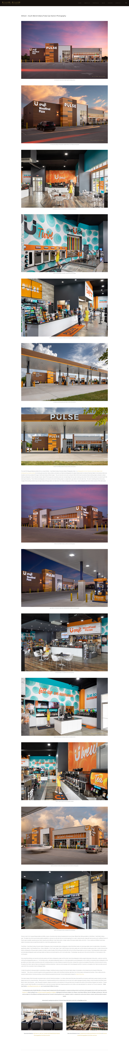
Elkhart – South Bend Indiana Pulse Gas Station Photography (43, 16)
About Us (87, 3)
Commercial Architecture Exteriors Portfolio (90, 1033)
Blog (103, 3)
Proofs (110, 3)
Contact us (24, 992)
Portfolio (96, 3)
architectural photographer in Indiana (47, 992)
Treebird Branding (80, 974)
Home (79, 3)
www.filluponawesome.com (34, 986)
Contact (118, 3)
